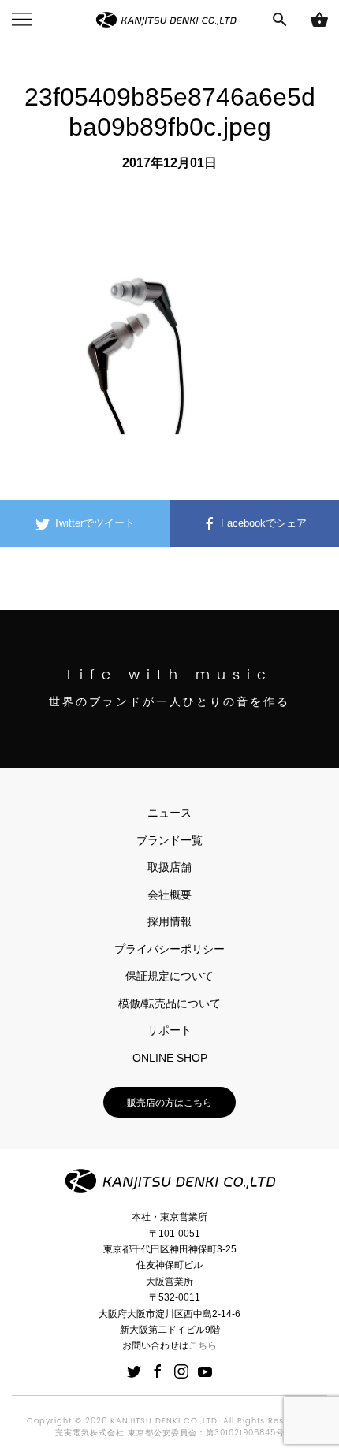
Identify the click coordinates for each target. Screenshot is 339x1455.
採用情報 (169, 921)
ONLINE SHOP (169, 1057)
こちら (202, 1345)
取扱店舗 (169, 867)
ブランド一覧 (169, 840)
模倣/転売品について (169, 1003)
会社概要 (169, 894)
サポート (169, 1030)
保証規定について (169, 975)
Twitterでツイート (92, 523)
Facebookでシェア (262, 523)
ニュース (169, 812)
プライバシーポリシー (169, 949)
